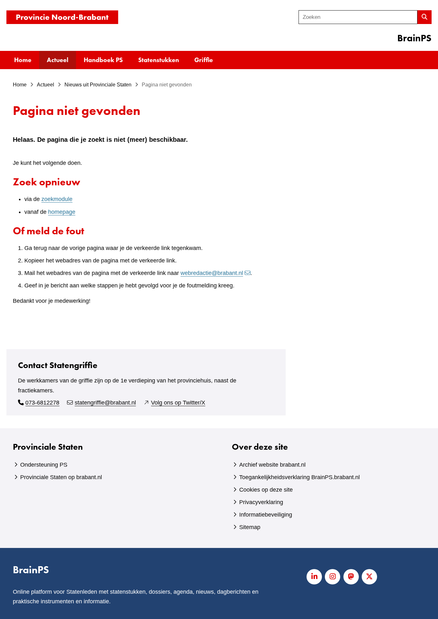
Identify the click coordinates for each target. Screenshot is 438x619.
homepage (61, 212)
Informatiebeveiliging (265, 514)
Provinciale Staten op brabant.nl (61, 477)
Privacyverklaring (261, 502)
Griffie (203, 60)
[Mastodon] (351, 576)
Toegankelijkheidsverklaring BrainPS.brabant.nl (299, 477)
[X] (369, 576)
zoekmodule (56, 199)
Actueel (57, 60)
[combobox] (358, 17)
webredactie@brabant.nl (212, 273)
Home (22, 60)
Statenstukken (158, 60)
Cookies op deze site (266, 489)
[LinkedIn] (314, 576)
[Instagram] (332, 576)
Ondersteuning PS (43, 465)
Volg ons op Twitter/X (178, 402)
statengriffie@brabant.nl (105, 402)
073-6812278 (42, 402)
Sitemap (249, 527)
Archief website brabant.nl (272, 465)
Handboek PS (103, 60)
